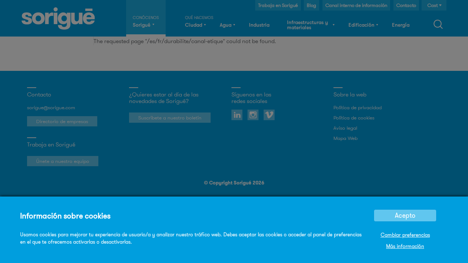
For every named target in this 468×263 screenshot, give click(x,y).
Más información (405, 246)
